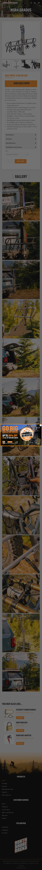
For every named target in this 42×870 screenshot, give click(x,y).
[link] (21, 435)
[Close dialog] (41, 425)
